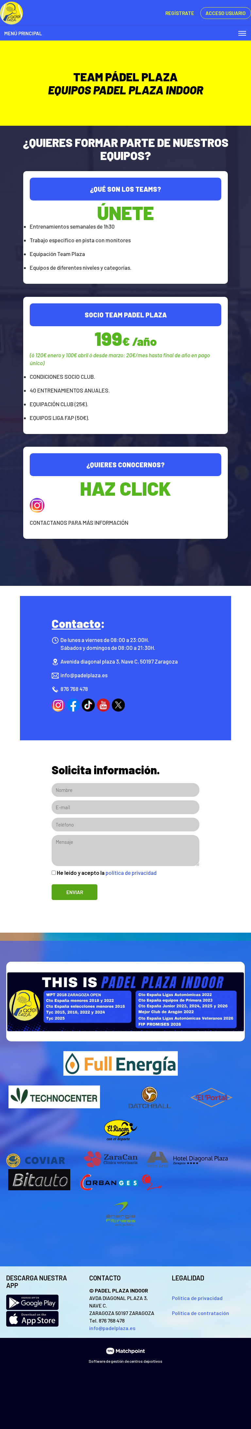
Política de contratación (200, 1313)
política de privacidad (131, 872)
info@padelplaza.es (84, 675)
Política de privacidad (197, 1298)
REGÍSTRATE (179, 13)
